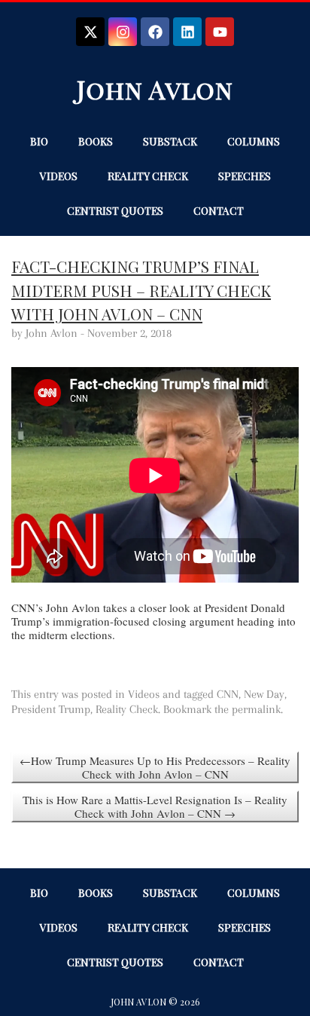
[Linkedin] (187, 31)
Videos (59, 176)
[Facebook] (155, 31)
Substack (170, 141)
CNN (228, 694)
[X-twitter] (90, 31)
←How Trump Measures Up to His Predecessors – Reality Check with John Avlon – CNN (155, 767)
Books (95, 141)
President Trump (50, 709)
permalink (256, 709)
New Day (264, 694)
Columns (253, 141)
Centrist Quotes (115, 211)
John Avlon (155, 89)
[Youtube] (219, 31)
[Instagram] (122, 31)
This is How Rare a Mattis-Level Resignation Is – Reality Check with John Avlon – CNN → (155, 806)
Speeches (244, 176)
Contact (218, 211)
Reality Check (148, 176)
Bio (39, 141)
